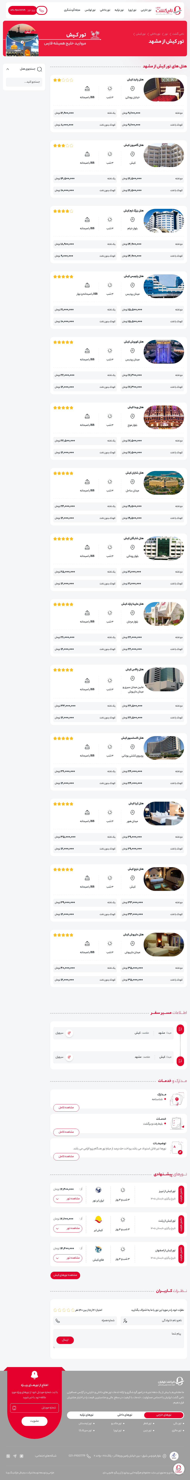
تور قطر (148, 1423)
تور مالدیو (116, 1423)
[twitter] (8, 1456)
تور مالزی (176, 1431)
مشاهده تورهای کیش (65, 1275)
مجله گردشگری (72, 10)
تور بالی (177, 1423)
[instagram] (21, 1456)
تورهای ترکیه (87, 1415)
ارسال (65, 1340)
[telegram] (15, 1456)
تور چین (147, 1431)
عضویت (34, 1421)
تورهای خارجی (163, 1415)
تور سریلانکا (85, 1431)
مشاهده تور (73, 1199)
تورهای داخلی (124, 1415)
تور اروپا (118, 1431)
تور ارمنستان (85, 1423)
